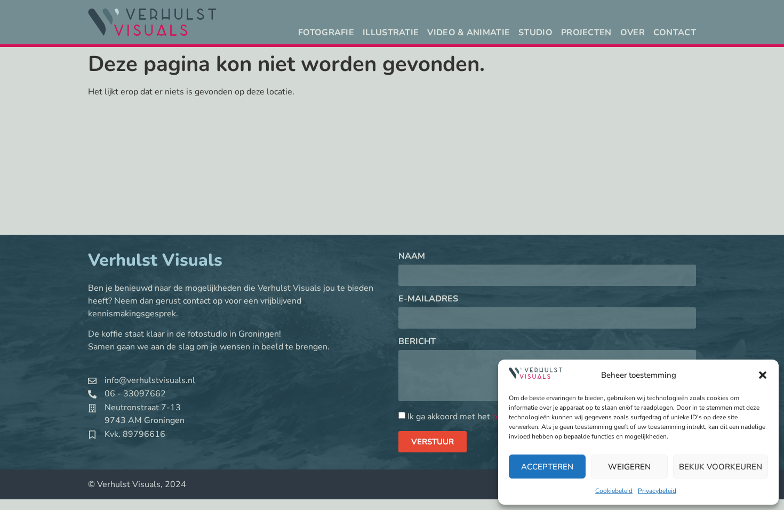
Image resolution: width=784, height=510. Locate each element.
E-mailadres (428, 299)
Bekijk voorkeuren (720, 466)
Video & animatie (468, 32)
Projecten (586, 32)
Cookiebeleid (614, 491)
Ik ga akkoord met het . (476, 417)
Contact (674, 32)
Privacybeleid (657, 491)
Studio (535, 32)
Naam (411, 257)
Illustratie (391, 32)
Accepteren (547, 466)
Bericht (417, 342)
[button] (762, 375)
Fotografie (326, 32)
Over (632, 32)
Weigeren (629, 466)
